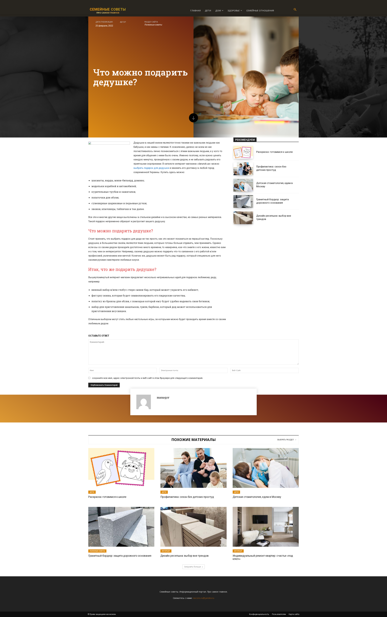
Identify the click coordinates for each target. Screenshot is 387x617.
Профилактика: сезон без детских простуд (271, 168)
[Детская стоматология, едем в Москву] (243, 185)
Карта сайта (294, 614)
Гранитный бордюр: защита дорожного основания (119, 555)
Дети (92, 492)
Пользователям (279, 614)
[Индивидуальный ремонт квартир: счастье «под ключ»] (266, 527)
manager (163, 397)
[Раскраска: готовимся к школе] (243, 152)
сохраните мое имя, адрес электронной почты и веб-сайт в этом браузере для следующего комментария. (147, 378)
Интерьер (166, 551)
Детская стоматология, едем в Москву (257, 496)
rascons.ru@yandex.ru (203, 598)
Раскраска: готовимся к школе (274, 151)
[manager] (145, 402)
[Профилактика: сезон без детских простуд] (243, 168)
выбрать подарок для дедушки (151, 168)
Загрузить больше (192, 566)
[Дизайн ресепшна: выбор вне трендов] (243, 217)
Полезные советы (153, 25)
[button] (295, 9)
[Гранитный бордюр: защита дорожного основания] (243, 201)
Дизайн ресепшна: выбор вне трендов (184, 555)
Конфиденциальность (259, 614)
